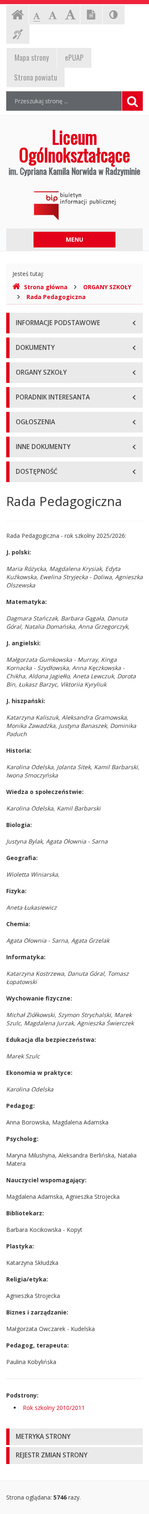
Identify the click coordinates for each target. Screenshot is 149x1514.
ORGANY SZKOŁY (107, 287)
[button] (74, 1436)
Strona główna (45, 287)
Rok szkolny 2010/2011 (54, 1408)
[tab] (74, 1436)
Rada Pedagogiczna (56, 297)
